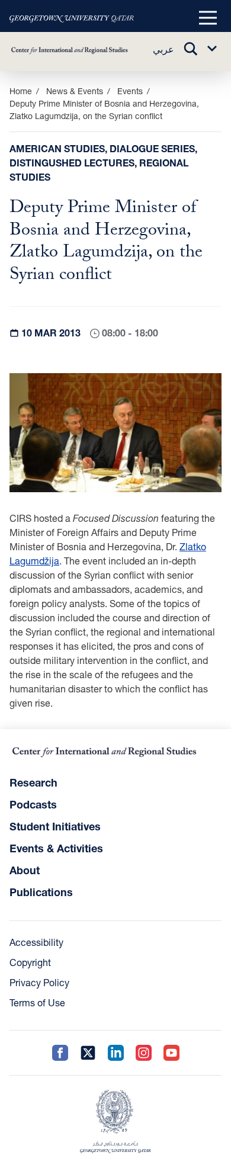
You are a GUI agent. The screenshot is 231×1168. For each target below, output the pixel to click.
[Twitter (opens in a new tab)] (88, 1053)
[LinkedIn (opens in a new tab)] (116, 1053)
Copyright (30, 962)
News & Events (74, 91)
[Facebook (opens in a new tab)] (60, 1053)
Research (33, 782)
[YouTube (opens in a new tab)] (171, 1053)
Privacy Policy (39, 982)
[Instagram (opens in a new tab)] (144, 1053)
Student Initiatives (55, 826)
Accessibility (36, 942)
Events (130, 91)
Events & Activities (56, 848)
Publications (41, 892)
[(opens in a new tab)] (71, 18)
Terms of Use (37, 1002)
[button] (208, 18)
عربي (163, 48)
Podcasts (33, 804)
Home (20, 91)
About (24, 870)
